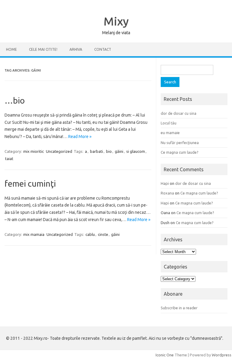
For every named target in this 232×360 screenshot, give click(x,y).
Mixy (116, 21)
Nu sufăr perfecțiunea (180, 142)
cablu (90, 234)
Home (11, 49)
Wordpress (221, 355)
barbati (96, 151)
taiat (9, 158)
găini (119, 151)
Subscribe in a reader (179, 308)
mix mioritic (33, 151)
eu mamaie (170, 132)
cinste (103, 234)
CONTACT (102, 49)
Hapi (165, 183)
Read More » (80, 136)
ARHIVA (75, 49)
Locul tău (168, 123)
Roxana (167, 193)
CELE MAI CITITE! (43, 49)
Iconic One (165, 355)
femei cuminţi (30, 183)
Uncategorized (59, 151)
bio (109, 151)
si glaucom (135, 151)
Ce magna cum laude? (179, 152)
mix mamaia (33, 234)
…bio (15, 100)
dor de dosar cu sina (178, 113)
